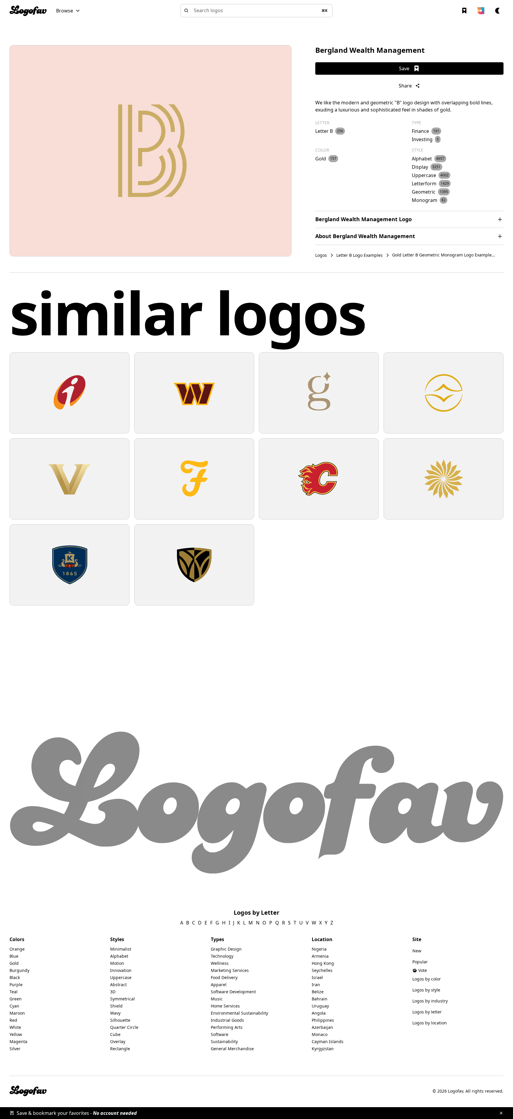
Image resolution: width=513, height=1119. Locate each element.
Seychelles (322, 970)
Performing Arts (227, 1027)
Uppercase (121, 977)
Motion (117, 963)
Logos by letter (427, 1012)
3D (112, 991)
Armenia (320, 956)
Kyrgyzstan (323, 1048)
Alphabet (119, 956)
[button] (68, 11)
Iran (316, 984)
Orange (17, 949)
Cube (115, 1034)
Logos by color (426, 979)
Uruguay (320, 1006)
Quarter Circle (124, 1027)
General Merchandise (232, 1048)
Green (16, 999)
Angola (319, 1013)
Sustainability (224, 1041)
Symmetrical (122, 999)
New (416, 951)
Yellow (16, 1034)
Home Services (225, 1006)
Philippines (323, 1020)
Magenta (18, 1041)
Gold (14, 963)
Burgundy (19, 970)
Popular (420, 962)
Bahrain (319, 999)
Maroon (17, 1013)
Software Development (233, 991)
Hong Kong (323, 963)
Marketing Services (230, 970)
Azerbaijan (322, 1027)
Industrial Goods (227, 1020)
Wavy (115, 1013)
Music (217, 999)
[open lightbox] (151, 150)
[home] (28, 10)
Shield (116, 1006)
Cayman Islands (327, 1041)
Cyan (14, 1006)
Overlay (117, 1041)
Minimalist (120, 949)
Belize (318, 991)
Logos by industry (430, 1001)
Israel (317, 977)
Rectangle (120, 1048)
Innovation (121, 970)
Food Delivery (224, 977)
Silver (15, 1048)
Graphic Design (226, 949)
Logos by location (429, 1023)
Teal (14, 991)
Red (13, 1020)
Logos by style (426, 990)
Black (15, 977)
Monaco (319, 1034)
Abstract (118, 984)
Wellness (220, 963)
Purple (16, 984)
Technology (222, 956)
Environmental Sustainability (239, 1013)
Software (219, 1034)
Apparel (219, 984)
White (15, 1027)
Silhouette (120, 1020)
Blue (14, 956)
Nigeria (319, 949)
